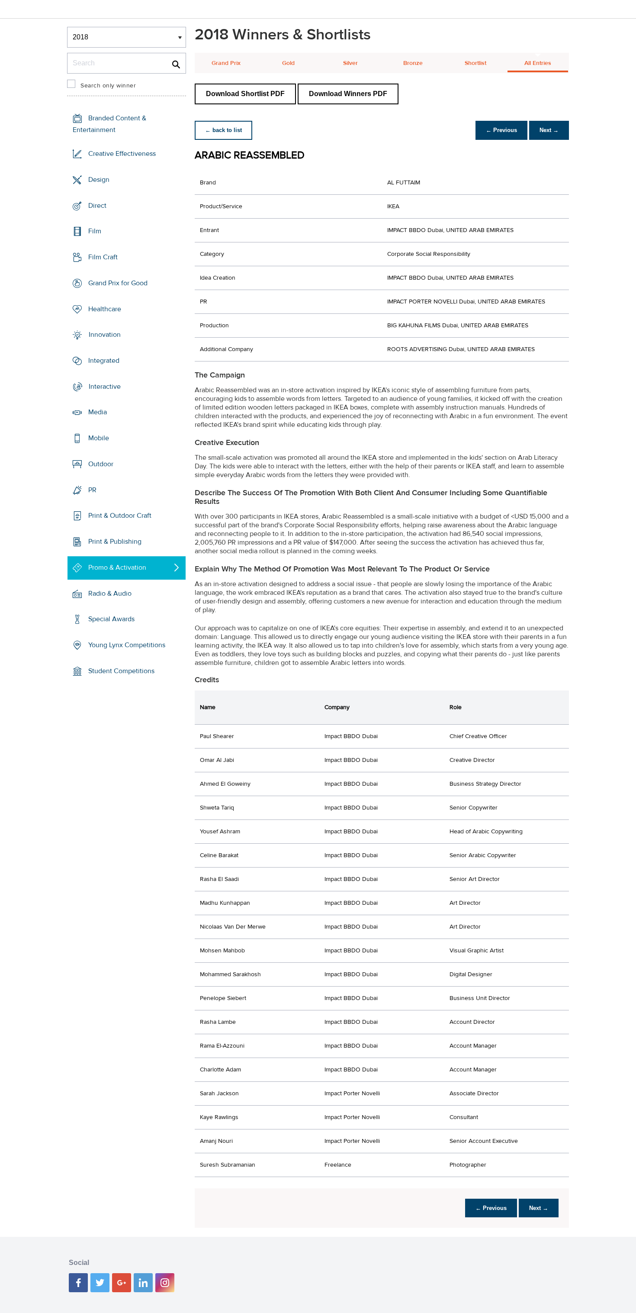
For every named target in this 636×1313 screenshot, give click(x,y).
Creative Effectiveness (122, 153)
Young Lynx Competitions (126, 645)
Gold (288, 63)
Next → (549, 130)
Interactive (105, 386)
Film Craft (103, 257)
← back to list (223, 130)
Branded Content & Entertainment (109, 124)
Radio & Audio (110, 593)
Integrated (103, 360)
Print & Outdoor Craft (119, 515)
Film (94, 231)
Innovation (105, 334)
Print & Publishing (114, 541)
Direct (97, 205)
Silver (350, 63)
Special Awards (111, 619)
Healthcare (104, 308)
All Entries (537, 63)
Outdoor (100, 464)
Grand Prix (226, 63)
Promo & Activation (117, 567)
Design (98, 179)
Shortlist (475, 63)
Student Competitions (121, 671)
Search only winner (108, 86)
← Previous (501, 130)
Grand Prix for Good (118, 283)
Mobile (98, 438)
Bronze (413, 63)
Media (97, 412)
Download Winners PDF (348, 93)
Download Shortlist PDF (245, 93)
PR (92, 490)
